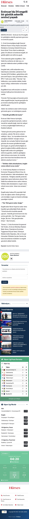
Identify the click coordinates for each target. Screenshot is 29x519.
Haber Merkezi (14, 255)
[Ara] (24, 2)
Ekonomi (3, 6)
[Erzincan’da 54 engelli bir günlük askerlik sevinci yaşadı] (14, 26)
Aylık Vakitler (5, 480)
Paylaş (4, 30)
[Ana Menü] (26, 2)
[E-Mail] (11, 259)
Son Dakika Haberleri (8, 504)
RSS (5, 511)
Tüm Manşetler (21, 499)
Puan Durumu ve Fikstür (6, 500)
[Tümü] (27, 303)
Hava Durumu (6, 495)
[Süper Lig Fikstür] (27, 404)
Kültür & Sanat (20, 6)
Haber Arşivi (20, 504)
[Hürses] (7, 2)
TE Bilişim (18, 516)
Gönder (4, 282)
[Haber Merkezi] (5, 256)
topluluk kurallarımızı (15, 287)
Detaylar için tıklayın (14, 398)
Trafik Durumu (20, 495)
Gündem (11, 6)
